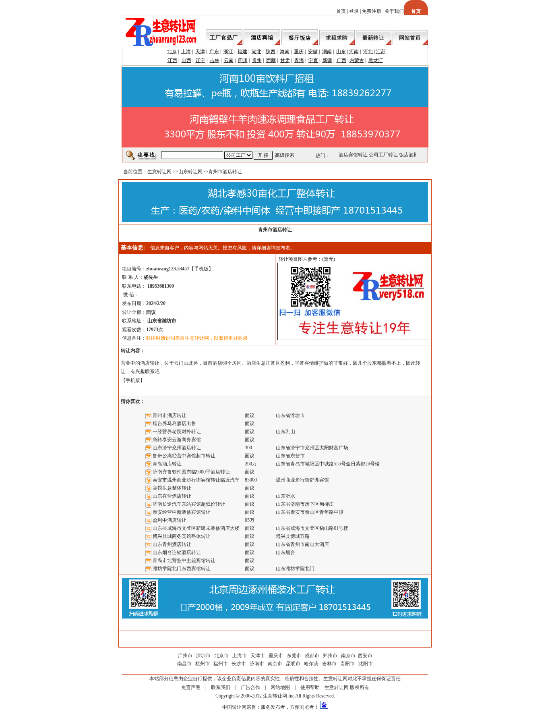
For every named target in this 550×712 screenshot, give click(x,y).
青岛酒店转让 (167, 464)
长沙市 (239, 663)
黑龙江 (375, 60)
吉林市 (329, 663)
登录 (354, 11)
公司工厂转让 (381, 155)
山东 (341, 51)
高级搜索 (284, 155)
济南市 (257, 663)
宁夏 (313, 60)
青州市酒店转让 (169, 415)
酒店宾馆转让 (351, 155)
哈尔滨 (311, 663)
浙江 (228, 51)
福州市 (220, 663)
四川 (243, 60)
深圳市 (204, 655)
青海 (299, 60)
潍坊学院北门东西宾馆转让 (182, 568)
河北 (368, 51)
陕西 (270, 51)
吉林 (214, 60)
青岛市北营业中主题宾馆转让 (184, 560)
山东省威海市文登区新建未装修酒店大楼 (196, 528)
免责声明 (191, 687)
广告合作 (250, 687)
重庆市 (276, 655)
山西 (186, 60)
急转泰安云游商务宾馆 (177, 439)
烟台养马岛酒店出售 (174, 423)
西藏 (271, 60)
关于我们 (394, 11)
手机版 (201, 269)
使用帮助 (310, 687)
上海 (186, 51)
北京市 (221, 655)
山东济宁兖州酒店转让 (177, 447)
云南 (229, 60)
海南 (284, 51)
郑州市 (330, 655)
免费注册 (371, 11)
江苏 (381, 51)
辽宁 (200, 60)
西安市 (365, 655)
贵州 (257, 60)
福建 (242, 51)
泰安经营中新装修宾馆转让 (182, 512)
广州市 (185, 655)
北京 (172, 51)
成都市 (312, 655)
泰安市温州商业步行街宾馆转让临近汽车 (196, 480)
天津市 (257, 655)
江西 (172, 60)
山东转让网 (190, 171)
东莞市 (294, 655)
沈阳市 (365, 663)
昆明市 (293, 663)
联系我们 (220, 687)
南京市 (348, 655)
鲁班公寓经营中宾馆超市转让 (184, 456)
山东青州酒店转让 (172, 544)
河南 (354, 51)
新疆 (327, 60)
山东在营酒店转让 (172, 496)
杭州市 (202, 663)
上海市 (239, 655)
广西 (341, 60)
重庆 (299, 51)
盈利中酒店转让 (169, 520)
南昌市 (184, 663)
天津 (200, 51)
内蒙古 (356, 60)
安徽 (313, 51)
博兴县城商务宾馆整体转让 (182, 536)
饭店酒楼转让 (411, 155)
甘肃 (285, 60)
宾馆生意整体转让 (172, 488)
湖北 (256, 51)
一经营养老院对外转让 (177, 431)
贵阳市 (347, 663)
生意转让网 (159, 171)
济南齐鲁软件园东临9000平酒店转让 (191, 472)
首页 (341, 11)
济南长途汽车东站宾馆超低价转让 (189, 504)
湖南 (327, 51)
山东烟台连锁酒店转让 (177, 552)
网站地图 (280, 687)
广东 (214, 51)
